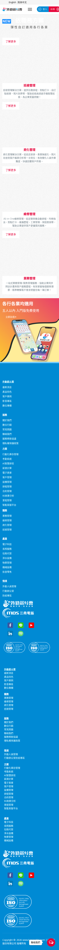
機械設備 (7, 567)
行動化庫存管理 (10, 454)
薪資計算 (7, 468)
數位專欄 (7, 405)
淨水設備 (7, 558)
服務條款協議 (9, 438)
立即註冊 (10, 316)
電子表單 (7, 472)
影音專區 (7, 400)
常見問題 (7, 429)
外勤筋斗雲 (8, 381)
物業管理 (7, 562)
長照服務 (7, 548)
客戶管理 (7, 477)
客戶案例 (7, 396)
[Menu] (30, 9)
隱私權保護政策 (10, 443)
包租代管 (7, 553)
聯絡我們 (7, 434)
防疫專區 (7, 595)
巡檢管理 (29, 85)
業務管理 (29, 278)
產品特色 (7, 391)
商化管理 (29, 150)
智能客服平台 (9, 504)
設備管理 (7, 481)
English (12, 2)
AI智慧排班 (8, 463)
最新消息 (7, 387)
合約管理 (7, 491)
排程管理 (7, 486)
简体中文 (22, 2)
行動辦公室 (8, 590)
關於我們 (7, 420)
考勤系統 (7, 458)
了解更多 (11, 41)
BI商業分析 (8, 495)
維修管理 (29, 214)
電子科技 (7, 544)
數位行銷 (7, 424)
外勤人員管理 (9, 586)
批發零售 (7, 571)
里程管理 (7, 500)
